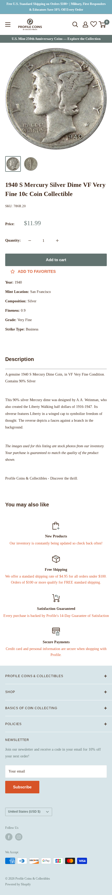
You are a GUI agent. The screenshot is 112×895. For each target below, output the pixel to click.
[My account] (85, 24)
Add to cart (56, 260)
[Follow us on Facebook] (9, 837)
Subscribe (22, 787)
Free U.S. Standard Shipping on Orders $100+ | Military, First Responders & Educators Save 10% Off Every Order (56, 6)
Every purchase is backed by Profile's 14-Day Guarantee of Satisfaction (56, 616)
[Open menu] (7, 24)
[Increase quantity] (57, 240)
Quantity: (13, 240)
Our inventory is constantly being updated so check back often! (56, 543)
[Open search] (75, 24)
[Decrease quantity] (29, 240)
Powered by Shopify (18, 884)
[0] (102, 24)
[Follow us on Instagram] (18, 837)
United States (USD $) (24, 811)
